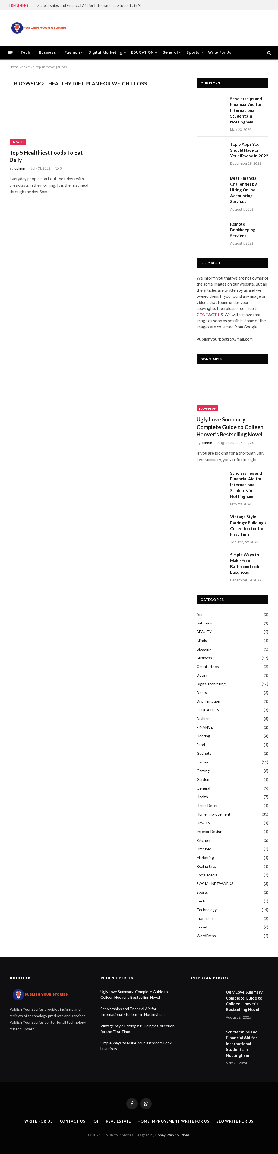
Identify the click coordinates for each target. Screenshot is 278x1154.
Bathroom (205, 623)
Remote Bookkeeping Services (242, 229)
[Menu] (10, 52)
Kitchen (203, 840)
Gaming (203, 770)
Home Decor (207, 805)
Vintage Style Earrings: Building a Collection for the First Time (248, 525)
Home (14, 67)
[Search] (268, 52)
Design (202, 675)
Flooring (203, 736)
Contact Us (73, 1121)
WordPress (206, 935)
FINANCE (205, 727)
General (170, 52)
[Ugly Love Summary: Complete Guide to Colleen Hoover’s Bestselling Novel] (232, 391)
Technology (207, 909)
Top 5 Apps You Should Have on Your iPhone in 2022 (249, 150)
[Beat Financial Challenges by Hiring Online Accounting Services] (211, 185)
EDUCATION (142, 52)
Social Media (207, 875)
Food (201, 744)
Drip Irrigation (208, 701)
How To (203, 822)
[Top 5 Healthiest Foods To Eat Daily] (49, 122)
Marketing (205, 857)
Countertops (208, 666)
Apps (201, 614)
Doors (202, 692)
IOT (95, 1121)
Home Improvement (213, 814)
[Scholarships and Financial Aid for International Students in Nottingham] (211, 105)
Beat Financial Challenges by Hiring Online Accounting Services (243, 190)
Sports (193, 52)
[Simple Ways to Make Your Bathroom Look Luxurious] (211, 561)
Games (202, 762)
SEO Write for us (235, 1121)
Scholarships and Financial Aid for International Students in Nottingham (91, 5)
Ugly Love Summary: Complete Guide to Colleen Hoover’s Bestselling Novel (230, 426)
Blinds (202, 640)
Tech (25, 52)
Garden (203, 779)
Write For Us (220, 52)
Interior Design (209, 831)
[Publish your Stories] (38, 28)
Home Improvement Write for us (173, 1121)
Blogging (207, 408)
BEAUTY (204, 631)
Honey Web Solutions (172, 1135)
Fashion (72, 52)
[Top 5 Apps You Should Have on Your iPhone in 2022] (211, 151)
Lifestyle (204, 849)
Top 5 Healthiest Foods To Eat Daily (46, 156)
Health (18, 142)
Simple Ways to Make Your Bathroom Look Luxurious (244, 563)
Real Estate (206, 866)
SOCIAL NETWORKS (215, 883)
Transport (205, 918)
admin (19, 168)
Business (47, 52)
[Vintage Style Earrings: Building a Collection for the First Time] (211, 523)
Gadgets (204, 753)
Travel (202, 927)
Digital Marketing (105, 52)
